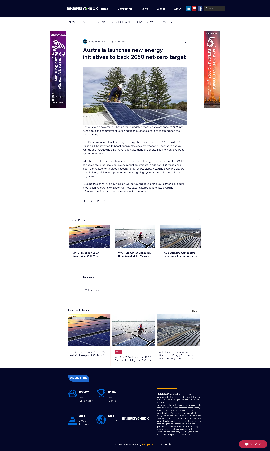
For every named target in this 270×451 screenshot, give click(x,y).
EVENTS (86, 22)
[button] (163, 9)
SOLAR (101, 22)
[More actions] (185, 41)
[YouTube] (194, 8)
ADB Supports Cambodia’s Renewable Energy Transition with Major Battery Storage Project (180, 254)
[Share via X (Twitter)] (91, 200)
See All (198, 219)
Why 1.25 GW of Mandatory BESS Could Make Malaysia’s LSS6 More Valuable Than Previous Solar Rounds (135, 254)
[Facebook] (200, 8)
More (166, 22)
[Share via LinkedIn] (98, 200)
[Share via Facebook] (84, 200)
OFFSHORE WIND (121, 22)
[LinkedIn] (188, 8)
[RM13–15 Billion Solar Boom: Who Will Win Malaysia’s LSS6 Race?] (89, 236)
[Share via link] (105, 200)
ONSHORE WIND (147, 22)
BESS (118, 352)
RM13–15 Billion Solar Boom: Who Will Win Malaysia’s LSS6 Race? (85, 254)
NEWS (72, 22)
